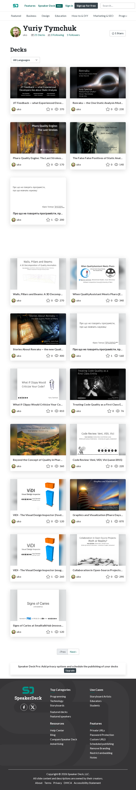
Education (60, 15)
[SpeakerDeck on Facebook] (23, 707)
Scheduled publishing (102, 743)
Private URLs (97, 730)
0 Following (57, 34)
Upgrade (70, 670)
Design (46, 15)
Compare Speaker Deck (63, 739)
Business (31, 15)
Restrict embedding (101, 752)
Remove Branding (100, 748)
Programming (127, 15)
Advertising (56, 743)
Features (30, 5)
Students (95, 705)
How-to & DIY (80, 15)
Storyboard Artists (100, 696)
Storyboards (57, 705)
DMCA (68, 782)
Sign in (69, 5)
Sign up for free (86, 5)
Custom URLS (98, 739)
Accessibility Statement (87, 782)
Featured (16, 15)
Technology (56, 700)
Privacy (57, 782)
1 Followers (73, 34)
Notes (93, 757)
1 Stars (119, 33)
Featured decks (59, 711)
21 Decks (39, 34)
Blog (53, 734)
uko (18, 109)
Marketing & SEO (103, 15)
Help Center (57, 730)
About (38, 782)
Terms (47, 782)
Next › (73, 651)
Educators (96, 700)
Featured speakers (60, 716)
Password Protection (102, 734)
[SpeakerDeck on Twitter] (32, 707)
